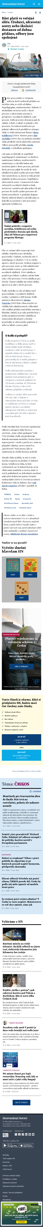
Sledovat (14, 90)
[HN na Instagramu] (23, 1134)
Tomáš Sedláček (16, 1023)
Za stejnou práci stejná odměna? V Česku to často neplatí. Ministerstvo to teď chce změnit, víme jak (21, 902)
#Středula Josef (10, 508)
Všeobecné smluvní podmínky (13, 1186)
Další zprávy (21, 1102)
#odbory (26, 494)
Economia (6, 1162)
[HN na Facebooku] (19, 1134)
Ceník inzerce (7, 1169)
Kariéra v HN (7, 1166)
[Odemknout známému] (40, 12)
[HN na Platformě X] (16, 1134)
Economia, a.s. (17, 1122)
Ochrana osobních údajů (11, 1175)
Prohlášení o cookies (10, 1179)
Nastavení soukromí (10, 1183)
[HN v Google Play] (10, 1145)
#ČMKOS (7, 494)
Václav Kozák (34, 75)
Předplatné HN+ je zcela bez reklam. (29, 771)
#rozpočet (27, 499)
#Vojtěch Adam (25, 508)
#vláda (16, 494)
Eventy (5, 1196)
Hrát (13, 575)
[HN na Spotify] (30, 1134)
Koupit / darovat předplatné (12, 1192)
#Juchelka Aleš (27, 503)
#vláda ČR (8, 499)
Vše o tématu (21, 666)
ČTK (8, 44)
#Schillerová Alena (11, 503)
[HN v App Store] (26, 1145)
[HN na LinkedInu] (26, 1134)
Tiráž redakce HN (9, 1158)
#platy (17, 499)
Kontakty (6, 1155)
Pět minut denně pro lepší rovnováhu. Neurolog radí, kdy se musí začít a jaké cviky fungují (20, 1077)
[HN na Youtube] (33, 1134)
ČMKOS (21, 784)
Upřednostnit (31, 90)
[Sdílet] (36, 12)
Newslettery (7, 1200)
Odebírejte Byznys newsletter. (24, 534)
